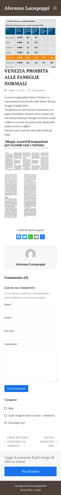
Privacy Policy (26, 489)
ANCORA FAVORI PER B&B (46, 442)
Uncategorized (16, 422)
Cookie (37, 489)
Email (8, 317)
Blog (10, 408)
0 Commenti (38, 90)
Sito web (9, 331)
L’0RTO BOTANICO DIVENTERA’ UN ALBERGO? (16, 442)
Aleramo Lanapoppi (26, 8)
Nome (8, 304)
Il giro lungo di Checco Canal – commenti (31, 415)
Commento (11, 344)
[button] (55, 8)
